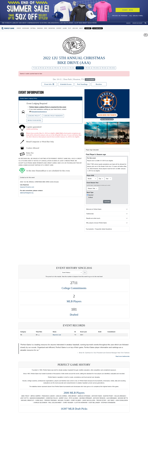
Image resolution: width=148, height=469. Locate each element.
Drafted (74, 314)
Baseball (90, 195)
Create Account (137, 23)
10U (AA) (56, 68)
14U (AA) (103, 68)
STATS (45, 28)
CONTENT (58, 28)
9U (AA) (49, 68)
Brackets (99, 84)
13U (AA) (87, 68)
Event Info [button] (48, 84)
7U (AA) (35, 68)
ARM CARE (75, 28)
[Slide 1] (105, 142)
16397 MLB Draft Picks (74, 408)
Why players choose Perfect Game (96, 223)
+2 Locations (90, 79)
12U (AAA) (80, 68)
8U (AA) (42, 68)
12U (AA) (71, 68)
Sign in (128, 23)
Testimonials (90, 214)
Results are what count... (93, 218)
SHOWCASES (25, 28)
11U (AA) (64, 68)
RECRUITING (51, 28)
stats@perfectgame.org (26, 193)
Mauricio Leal (57, 335)
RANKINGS (40, 28)
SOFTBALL (33, 28)
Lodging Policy (34, 115)
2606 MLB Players (74, 392)
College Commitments (74, 288)
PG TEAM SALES (97, 28)
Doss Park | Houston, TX (73, 79)
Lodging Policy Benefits (53, 115)
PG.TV (69, 28)
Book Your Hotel (34, 120)
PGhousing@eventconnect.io (39, 111)
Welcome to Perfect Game (93, 209)
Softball (90, 197)
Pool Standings (82, 84)
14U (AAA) (112, 68)
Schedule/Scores (66, 84)
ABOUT (81, 28)
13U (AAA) (96, 68)
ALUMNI (65, 28)
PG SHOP (87, 28)
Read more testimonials (123, 356)
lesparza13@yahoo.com (27, 187)
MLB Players (74, 301)
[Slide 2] (108, 142)
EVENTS (19, 28)
